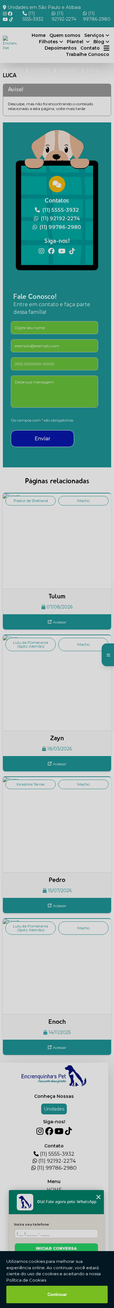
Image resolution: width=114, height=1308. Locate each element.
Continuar (57, 1294)
